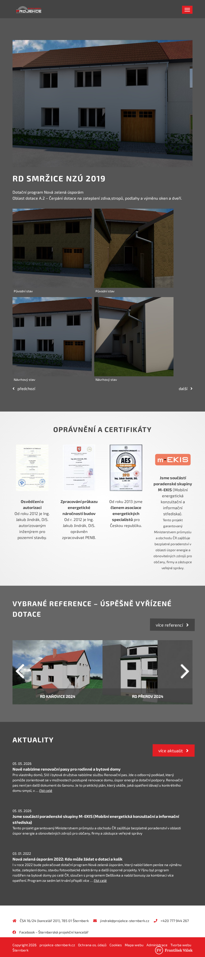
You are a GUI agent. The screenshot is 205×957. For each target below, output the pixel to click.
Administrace (157, 945)
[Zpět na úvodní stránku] (16, 8)
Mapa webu (134, 945)
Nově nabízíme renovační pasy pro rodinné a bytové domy (66, 769)
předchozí (24, 388)
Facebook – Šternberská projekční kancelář (53, 932)
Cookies (116, 945)
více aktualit (172, 750)
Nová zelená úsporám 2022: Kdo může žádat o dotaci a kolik (67, 859)
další (184, 388)
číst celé (45, 790)
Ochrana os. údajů (92, 945)
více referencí (171, 624)
